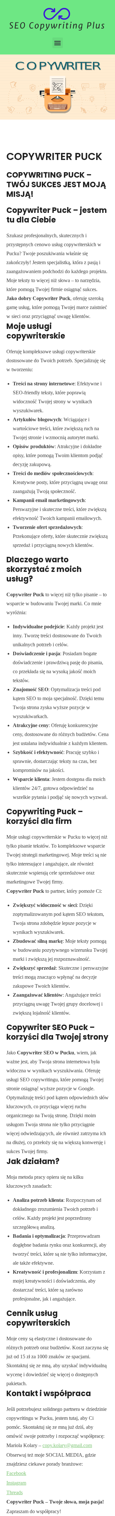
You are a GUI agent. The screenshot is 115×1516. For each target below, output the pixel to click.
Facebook (16, 1473)
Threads (14, 1492)
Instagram (16, 1483)
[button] (57, 43)
